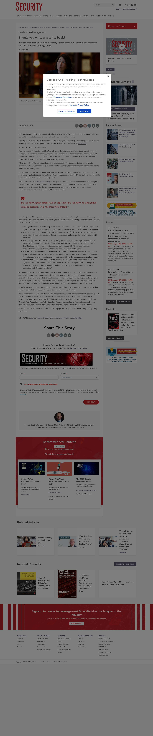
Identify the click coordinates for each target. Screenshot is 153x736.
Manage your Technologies (66, 111)
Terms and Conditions (62, 97)
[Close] (108, 76)
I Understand (84, 111)
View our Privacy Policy (79, 105)
